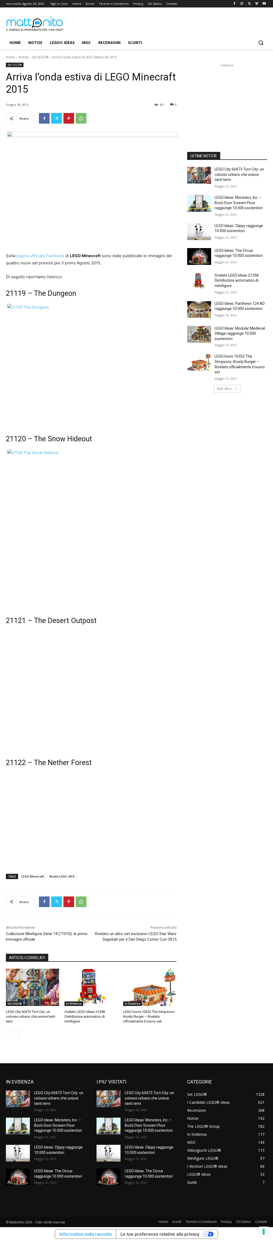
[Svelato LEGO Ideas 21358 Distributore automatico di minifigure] (91, 987)
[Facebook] (234, 4)
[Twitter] (249, 4)
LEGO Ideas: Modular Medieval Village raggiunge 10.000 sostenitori (240, 333)
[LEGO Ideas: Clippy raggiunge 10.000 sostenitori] (199, 231)
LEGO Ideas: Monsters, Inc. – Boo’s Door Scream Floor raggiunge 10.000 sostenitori (239, 202)
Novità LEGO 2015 (61, 876)
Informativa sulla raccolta (85, 1234)
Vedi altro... (225, 388)
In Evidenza (74, 1003)
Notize (24, 57)
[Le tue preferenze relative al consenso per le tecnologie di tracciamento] (264, 1232)
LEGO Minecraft (32, 876)
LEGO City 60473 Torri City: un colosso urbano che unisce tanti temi (30, 1016)
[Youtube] (264, 4)
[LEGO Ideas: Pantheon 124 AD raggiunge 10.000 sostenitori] (199, 309)
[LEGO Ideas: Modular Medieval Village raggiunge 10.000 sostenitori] (199, 334)
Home (10, 57)
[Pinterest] (68, 118)
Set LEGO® (40, 57)
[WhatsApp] (81, 118)
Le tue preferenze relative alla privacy (160, 1234)
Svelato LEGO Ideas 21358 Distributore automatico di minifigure (85, 1016)
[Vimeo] (257, 4)
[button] (260, 42)
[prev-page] (9, 1034)
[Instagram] (242, 4)
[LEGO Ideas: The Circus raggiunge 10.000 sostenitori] (199, 256)
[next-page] (17, 1034)
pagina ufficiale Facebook (40, 255)
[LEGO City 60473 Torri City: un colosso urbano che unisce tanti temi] (32, 987)
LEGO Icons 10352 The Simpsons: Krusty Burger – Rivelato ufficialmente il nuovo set (149, 1016)
